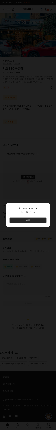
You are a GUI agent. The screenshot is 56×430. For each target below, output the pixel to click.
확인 (28, 220)
